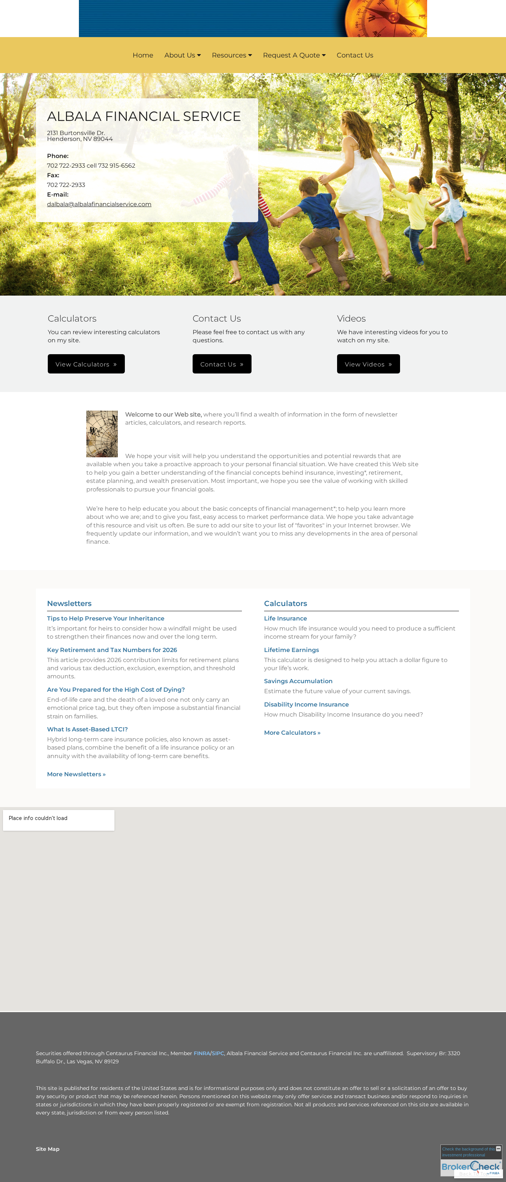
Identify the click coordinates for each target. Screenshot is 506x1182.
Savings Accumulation (298, 681)
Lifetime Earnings (291, 649)
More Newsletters (76, 774)
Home (143, 55)
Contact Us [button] (218, 364)
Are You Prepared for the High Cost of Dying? (116, 689)
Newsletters (69, 603)
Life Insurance (285, 618)
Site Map (48, 1149)
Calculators (285, 603)
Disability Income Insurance (306, 704)
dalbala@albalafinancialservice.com (99, 204)
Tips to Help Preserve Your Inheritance (105, 618)
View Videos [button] (365, 364)
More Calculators (292, 732)
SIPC (218, 1053)
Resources (229, 55)
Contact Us (355, 55)
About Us (179, 55)
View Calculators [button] (83, 364)
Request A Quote (291, 55)
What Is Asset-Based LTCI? (87, 729)
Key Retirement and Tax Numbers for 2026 (112, 649)
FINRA (202, 1053)
